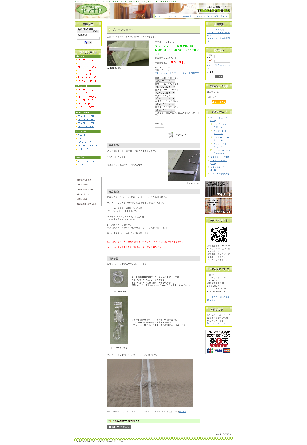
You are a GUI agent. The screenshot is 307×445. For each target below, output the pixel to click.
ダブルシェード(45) (219, 157)
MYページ (159, 16)
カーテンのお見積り (216, 30)
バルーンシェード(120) (218, 162)
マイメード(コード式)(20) (221, 138)
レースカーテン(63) (219, 174)
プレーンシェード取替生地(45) (222, 151)
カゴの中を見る (186, 16)
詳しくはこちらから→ (217, 323)
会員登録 (171, 16)
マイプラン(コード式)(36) (221, 132)
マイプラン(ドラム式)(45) (221, 125)
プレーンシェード (163, 73)
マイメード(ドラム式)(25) (221, 145)
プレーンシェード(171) (218, 119)
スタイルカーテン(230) (218, 168)
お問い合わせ (220, 16)
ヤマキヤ (182, 412)
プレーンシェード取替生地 (186, 73)
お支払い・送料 (204, 16)
